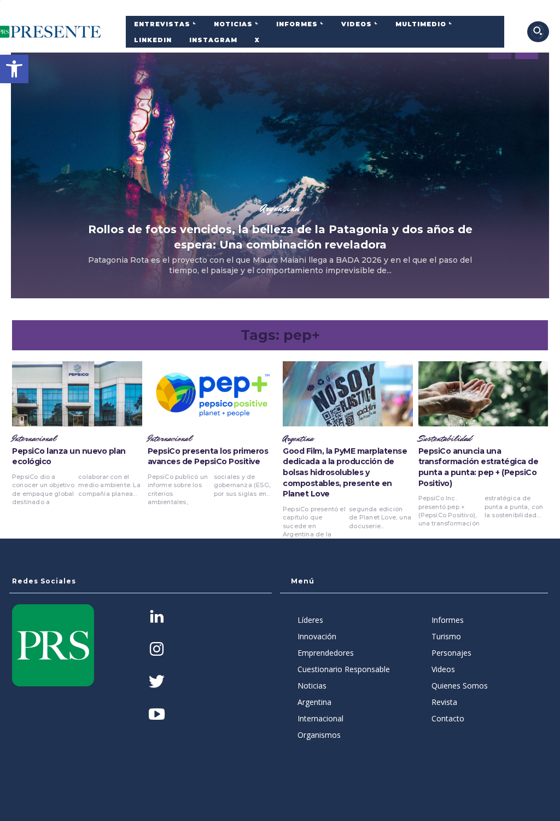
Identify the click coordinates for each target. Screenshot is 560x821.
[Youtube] (156, 715)
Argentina (280, 208)
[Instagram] (156, 650)
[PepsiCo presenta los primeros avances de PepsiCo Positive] (213, 393)
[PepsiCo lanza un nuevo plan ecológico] (77, 393)
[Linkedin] (156, 617)
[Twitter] (156, 682)
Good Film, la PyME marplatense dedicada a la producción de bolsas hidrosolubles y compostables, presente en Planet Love (345, 472)
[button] (14, 69)
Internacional (34, 439)
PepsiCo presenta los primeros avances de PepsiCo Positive (208, 456)
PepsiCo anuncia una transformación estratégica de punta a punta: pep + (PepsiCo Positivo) (478, 467)
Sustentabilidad (444, 439)
